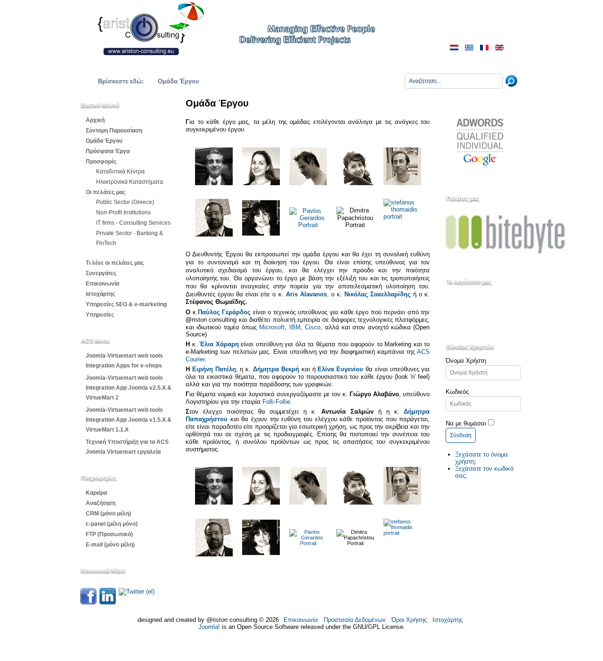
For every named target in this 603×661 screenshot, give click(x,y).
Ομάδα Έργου (104, 141)
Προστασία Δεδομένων (355, 619)
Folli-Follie (276, 401)
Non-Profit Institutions (123, 212)
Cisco (312, 327)
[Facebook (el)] (88, 602)
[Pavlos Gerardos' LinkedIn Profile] (308, 224)
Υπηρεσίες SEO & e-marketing (126, 304)
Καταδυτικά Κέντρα (120, 171)
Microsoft (272, 327)
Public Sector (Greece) (125, 202)
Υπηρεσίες (100, 314)
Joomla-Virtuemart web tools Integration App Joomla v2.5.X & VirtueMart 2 (128, 388)
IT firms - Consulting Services (133, 223)
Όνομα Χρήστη (466, 360)
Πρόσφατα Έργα (108, 151)
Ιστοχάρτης (100, 294)
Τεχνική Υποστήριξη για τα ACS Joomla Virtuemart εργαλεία (127, 447)
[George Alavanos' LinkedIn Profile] (402, 166)
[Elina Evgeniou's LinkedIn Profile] (355, 183)
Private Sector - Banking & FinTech (129, 238)
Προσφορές (101, 161)
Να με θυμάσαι (466, 423)
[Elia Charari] (261, 166)
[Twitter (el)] (137, 591)
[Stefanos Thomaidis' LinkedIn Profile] (402, 218)
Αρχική (95, 120)
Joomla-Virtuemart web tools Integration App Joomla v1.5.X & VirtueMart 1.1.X (128, 420)
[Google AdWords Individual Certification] (480, 175)
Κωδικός (457, 391)
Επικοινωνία (102, 283)
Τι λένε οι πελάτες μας (115, 263)
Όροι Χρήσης (409, 619)
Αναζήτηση (100, 503)
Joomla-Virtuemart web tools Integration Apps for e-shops (124, 360)
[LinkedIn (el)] (107, 602)
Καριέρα (96, 493)
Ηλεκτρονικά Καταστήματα (129, 182)
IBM (295, 327)
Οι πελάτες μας (105, 192)
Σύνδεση (461, 435)
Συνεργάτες (101, 273)
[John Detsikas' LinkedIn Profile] (214, 218)
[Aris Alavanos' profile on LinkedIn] (214, 166)
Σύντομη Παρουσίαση (114, 130)
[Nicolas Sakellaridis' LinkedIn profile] (308, 166)
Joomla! (209, 626)
